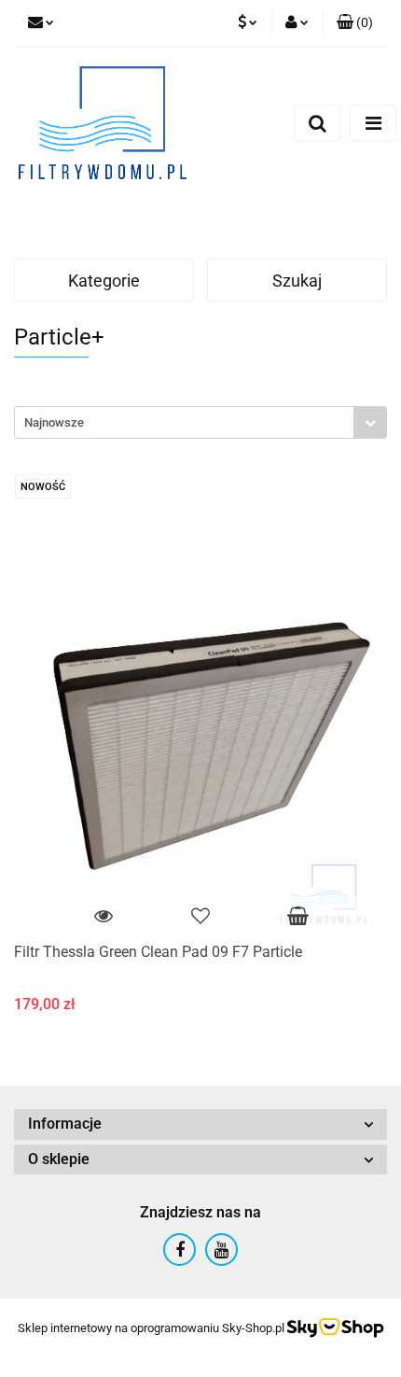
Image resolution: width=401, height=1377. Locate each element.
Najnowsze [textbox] (54, 422)
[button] (355, 23)
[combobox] (200, 422)
